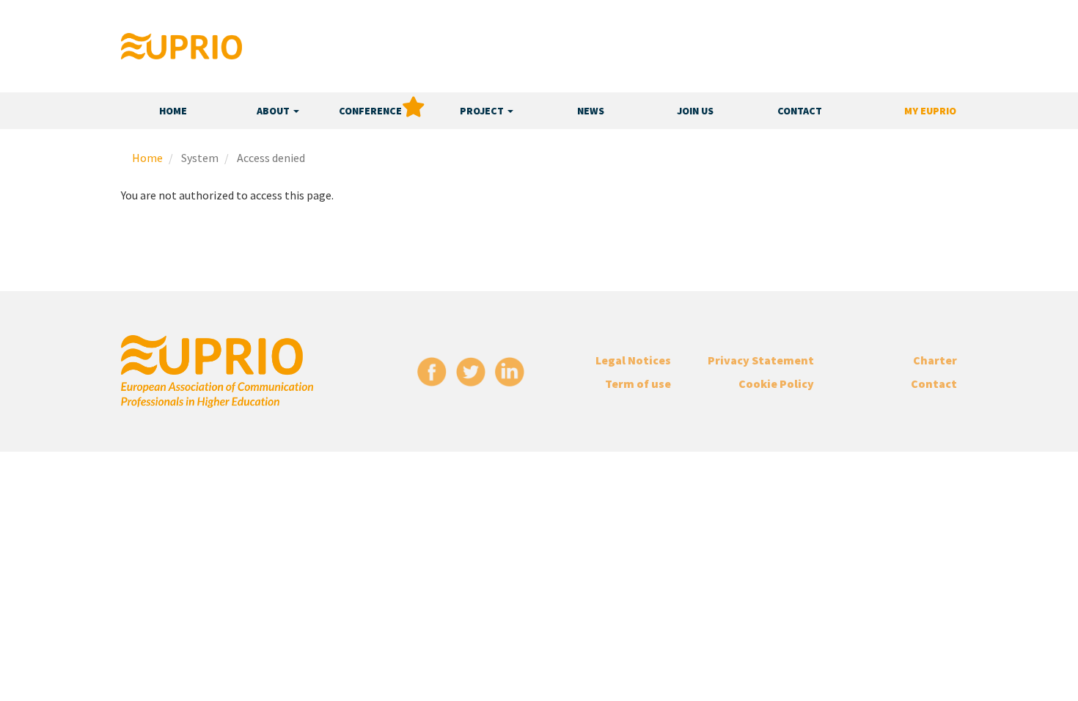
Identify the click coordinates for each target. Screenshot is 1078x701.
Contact (799, 110)
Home (173, 110)
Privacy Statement (761, 360)
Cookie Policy (776, 383)
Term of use (638, 383)
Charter (935, 360)
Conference (370, 110)
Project (483, 110)
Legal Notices (633, 360)
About (274, 110)
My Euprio (930, 110)
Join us (695, 110)
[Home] (181, 46)
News (590, 110)
